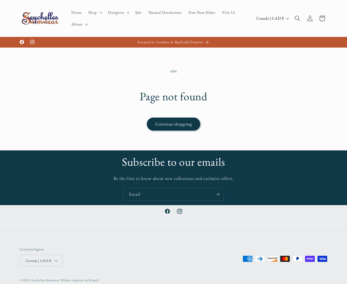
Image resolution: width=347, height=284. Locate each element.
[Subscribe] (217, 194)
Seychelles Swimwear (45, 280)
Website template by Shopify (80, 280)
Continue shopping (173, 124)
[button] (95, 12)
